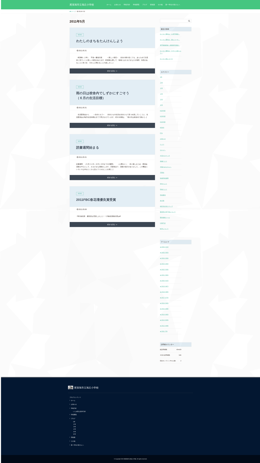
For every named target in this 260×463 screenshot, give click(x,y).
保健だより (163, 161)
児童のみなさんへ (165, 167)
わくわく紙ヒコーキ (166, 59)
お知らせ (117, 4)
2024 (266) (164, 258)
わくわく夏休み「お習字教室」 (170, 34)
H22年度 (162, 111)
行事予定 (163, 223)
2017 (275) (164, 297)
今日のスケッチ (165, 156)
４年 (161, 94)
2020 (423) (164, 280)
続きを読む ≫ (112, 71)
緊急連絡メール (165, 217)
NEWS (162, 127)
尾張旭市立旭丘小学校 (82, 4)
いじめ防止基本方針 (79, 411)
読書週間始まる (87, 147)
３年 (161, 88)
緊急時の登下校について (168, 212)
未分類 (162, 201)
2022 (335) (164, 269)
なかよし (163, 150)
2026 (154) (164, 247)
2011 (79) (163, 331)
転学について (164, 229)
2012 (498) (164, 326)
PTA (161, 133)
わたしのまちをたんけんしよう (99, 41)
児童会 (162, 172)
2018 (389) (164, 292)
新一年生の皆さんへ (172, 4)
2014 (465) (164, 314)
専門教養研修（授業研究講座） (170, 45)
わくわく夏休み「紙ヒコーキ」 (170, 40)
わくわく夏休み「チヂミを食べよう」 (170, 52)
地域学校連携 (164, 178)
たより (162, 144)
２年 (161, 82)
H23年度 (162, 116)
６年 (161, 105)
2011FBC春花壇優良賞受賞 (96, 200)
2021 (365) (164, 275)
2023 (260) (164, 264)
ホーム (109, 4)
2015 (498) (164, 309)
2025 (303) (164, 252)
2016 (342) (164, 303)
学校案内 (163, 195)
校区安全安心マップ (166, 206)
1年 (161, 77)
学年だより (163, 184)
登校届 (152, 4)
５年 (161, 99)
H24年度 (162, 122)
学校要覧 (136, 4)
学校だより (163, 189)
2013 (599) (164, 320)
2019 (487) (164, 286)
